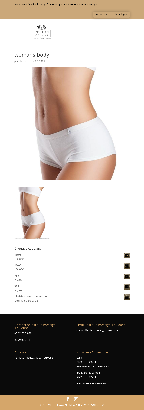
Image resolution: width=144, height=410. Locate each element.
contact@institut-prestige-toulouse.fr (97, 330)
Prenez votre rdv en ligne (111, 14)
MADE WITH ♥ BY (84, 405)
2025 (62, 405)
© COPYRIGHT (49, 405)
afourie (23, 61)
